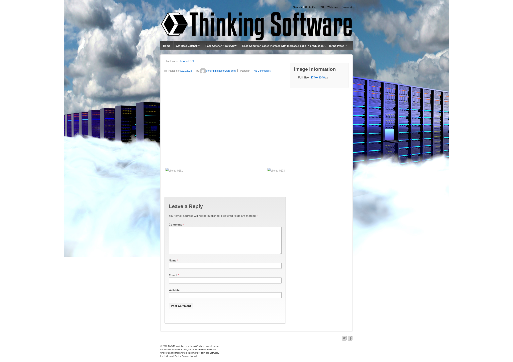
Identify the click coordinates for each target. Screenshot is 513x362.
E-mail (173, 275)
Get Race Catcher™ (188, 45)
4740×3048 (317, 77)
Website (174, 290)
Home (166, 45)
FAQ (322, 7)
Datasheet (347, 7)
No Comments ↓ (262, 70)
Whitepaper (332, 7)
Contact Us (310, 7)
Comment (176, 224)
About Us (297, 7)
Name (172, 260)
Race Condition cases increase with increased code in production (283, 45)
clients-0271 (186, 61)
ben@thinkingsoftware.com (221, 70)
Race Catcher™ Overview (220, 45)
